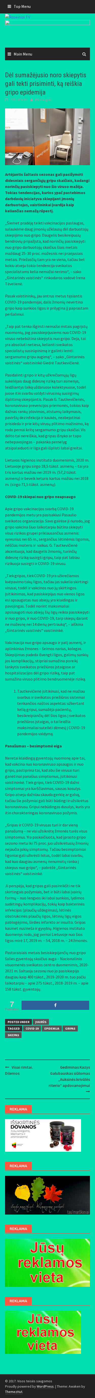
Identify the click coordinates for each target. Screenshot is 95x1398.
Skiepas (13, 1035)
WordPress (45, 1386)
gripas (70, 1028)
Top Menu (22, 6)
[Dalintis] (55, 1005)
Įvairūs (40, 1022)
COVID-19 (32, 1028)
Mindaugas (43, 99)
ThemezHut (13, 1391)
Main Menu (23, 53)
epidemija (51, 1028)
